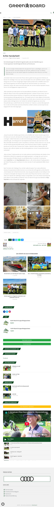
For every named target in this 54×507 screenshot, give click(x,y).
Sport (9, 17)
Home (4, 17)
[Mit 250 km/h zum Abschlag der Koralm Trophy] (14, 264)
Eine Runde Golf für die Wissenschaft (20, 386)
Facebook (5, 358)
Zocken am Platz (15, 374)
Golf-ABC (14, 394)
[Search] (51, 13)
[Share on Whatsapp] (19, 240)
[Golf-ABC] (7, 396)
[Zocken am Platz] (7, 376)
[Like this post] (10, 240)
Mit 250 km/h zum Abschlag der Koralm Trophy (14, 273)
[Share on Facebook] (13, 240)
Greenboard (34, 505)
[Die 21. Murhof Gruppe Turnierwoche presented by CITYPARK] (39, 264)
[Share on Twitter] (16, 240)
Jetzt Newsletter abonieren (27, 406)
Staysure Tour (15, 232)
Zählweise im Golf (16, 366)
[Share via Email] (22, 240)
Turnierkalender (27, 344)
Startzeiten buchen (27, 340)
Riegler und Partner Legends (14, 58)
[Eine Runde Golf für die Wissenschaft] (7, 388)
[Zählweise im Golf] (7, 368)
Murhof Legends (7, 232)
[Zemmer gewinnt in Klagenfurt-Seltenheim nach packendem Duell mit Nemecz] (14, 286)
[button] (3, 504)
